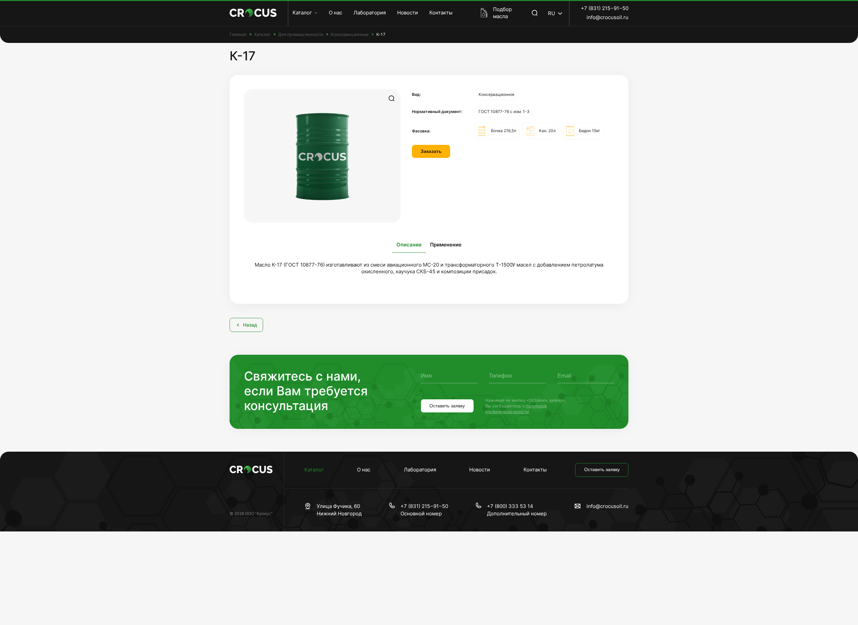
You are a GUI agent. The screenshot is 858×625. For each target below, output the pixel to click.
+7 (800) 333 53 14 (510, 506)
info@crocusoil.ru (607, 17)
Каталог (302, 12)
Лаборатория (370, 12)
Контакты (440, 12)
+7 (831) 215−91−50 (604, 8)
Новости (407, 12)
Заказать (431, 151)
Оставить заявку (447, 405)
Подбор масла (502, 12)
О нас (335, 12)
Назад (250, 325)
